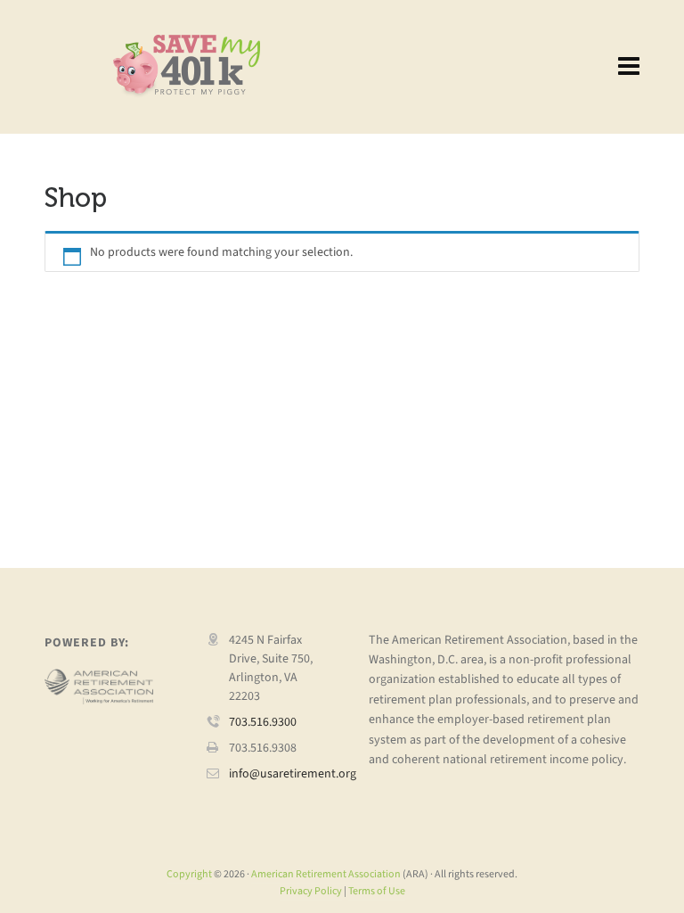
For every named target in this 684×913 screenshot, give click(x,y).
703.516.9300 (263, 721)
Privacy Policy (311, 891)
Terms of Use (376, 891)
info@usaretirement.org (292, 773)
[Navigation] (628, 67)
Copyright (189, 874)
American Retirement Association (326, 874)
